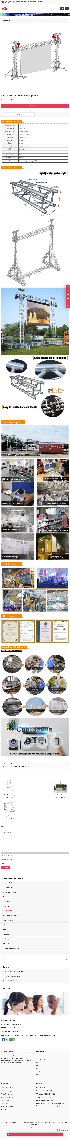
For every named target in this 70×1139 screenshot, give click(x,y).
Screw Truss (6, 906)
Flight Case (6, 929)
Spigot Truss (6, 901)
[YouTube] (64, 1130)
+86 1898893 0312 (13, 1031)
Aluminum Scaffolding (9, 883)
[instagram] (66, 1130)
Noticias (38, 1065)
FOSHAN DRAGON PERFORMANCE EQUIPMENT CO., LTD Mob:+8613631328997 (36, 1122)
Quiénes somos (41, 1059)
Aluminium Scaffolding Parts (11, 948)
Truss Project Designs (9, 892)
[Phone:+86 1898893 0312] (68, 298)
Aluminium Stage (8, 887)
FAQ (37, 1068)
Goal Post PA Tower (7, 1107)
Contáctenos (40, 1072)
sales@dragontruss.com (36, 1)
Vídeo (38, 1075)
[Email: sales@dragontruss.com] (68, 294)
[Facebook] (58, 1130)
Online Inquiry (36, 106)
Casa (38, 1056)
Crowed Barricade (8, 920)
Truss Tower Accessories (10, 915)
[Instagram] (68, 306)
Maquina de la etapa (8, 897)
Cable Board (6, 934)
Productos (39, 1062)
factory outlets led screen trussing (19, 766)
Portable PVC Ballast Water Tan (12, 981)
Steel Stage (6, 939)
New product (6, 953)
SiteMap (26, 1128)
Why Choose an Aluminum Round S (13, 971)
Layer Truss (6, 943)
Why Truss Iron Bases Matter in (12, 976)
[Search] (66, 960)
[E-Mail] (68, 1130)
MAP (31, 1128)
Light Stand (6, 925)
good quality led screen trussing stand (20, 764)
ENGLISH (6, 2)
